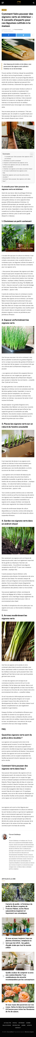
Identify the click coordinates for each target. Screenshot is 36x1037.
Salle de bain (7, 1025)
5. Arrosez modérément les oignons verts (15, 171)
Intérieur (22, 1022)
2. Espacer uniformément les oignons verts (15, 162)
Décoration (16, 1025)
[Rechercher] (33, 3)
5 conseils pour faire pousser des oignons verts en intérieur (19, 157)
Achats (29, 1025)
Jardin (4, 9)
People (15, 1022)
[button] (31, 154)
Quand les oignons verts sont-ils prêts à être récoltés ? (16, 176)
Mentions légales (29, 1032)
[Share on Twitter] (23, 35)
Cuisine (28, 1022)
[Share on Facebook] (9, 35)
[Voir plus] (32, 35)
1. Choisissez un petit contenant (12, 160)
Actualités (7, 1022)
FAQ (4, 173)
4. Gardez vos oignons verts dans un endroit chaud (17, 169)
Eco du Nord (10, 1032)
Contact (18, 1027)
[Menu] (3, 3)
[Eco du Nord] (18, 2)
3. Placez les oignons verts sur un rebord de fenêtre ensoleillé (15, 165)
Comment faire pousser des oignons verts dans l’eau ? (16, 180)
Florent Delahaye (18, 29)
